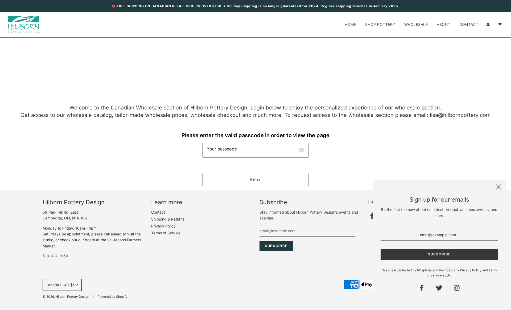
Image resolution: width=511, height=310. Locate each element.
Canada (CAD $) (60, 285)
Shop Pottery (380, 24)
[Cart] (500, 24)
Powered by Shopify (112, 297)
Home (350, 24)
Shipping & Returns (167, 219)
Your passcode (222, 149)
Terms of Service (165, 233)
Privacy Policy (163, 226)
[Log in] (488, 24)
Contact (469, 24)
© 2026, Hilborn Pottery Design (66, 297)
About (443, 24)
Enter (255, 179)
